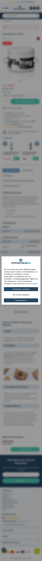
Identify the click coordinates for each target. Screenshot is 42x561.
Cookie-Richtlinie (31, 284)
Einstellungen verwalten (21, 289)
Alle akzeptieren (21, 300)
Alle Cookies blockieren (21, 295)
